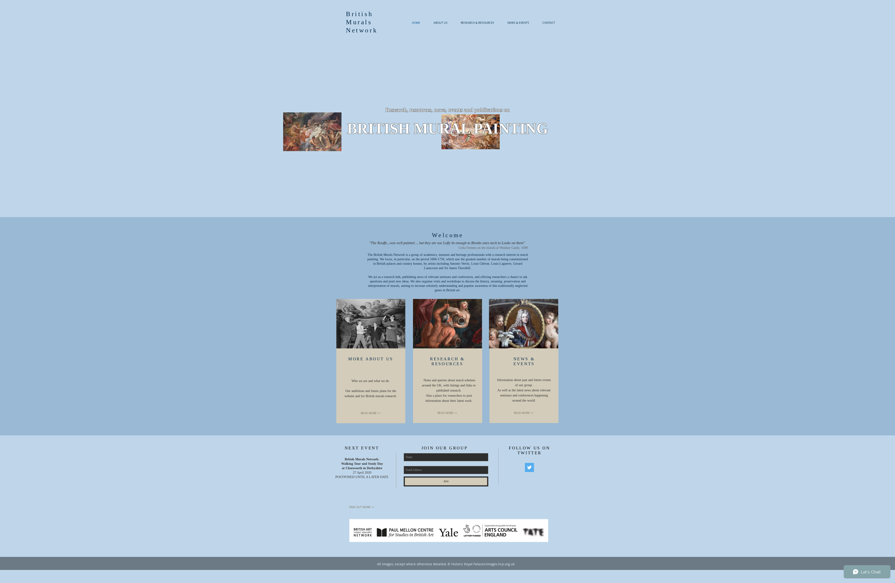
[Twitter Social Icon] (529, 467)
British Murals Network (362, 22)
